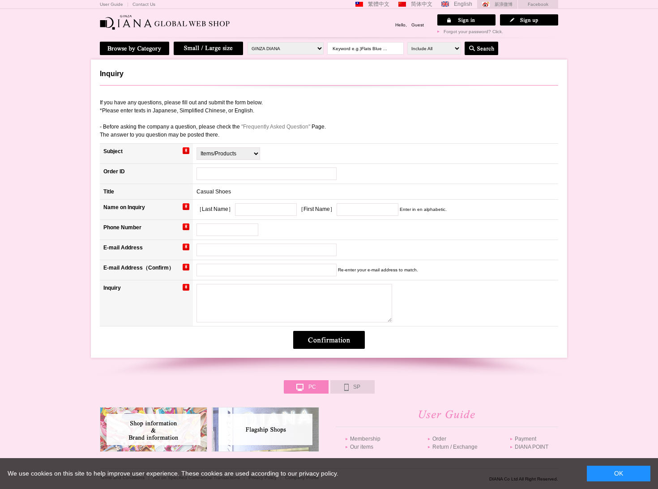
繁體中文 (378, 4)
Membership (365, 439)
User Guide (111, 4)
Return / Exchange (455, 447)
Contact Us (143, 4)
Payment (525, 439)
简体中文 (421, 4)
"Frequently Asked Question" (275, 127)
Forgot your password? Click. (473, 31)
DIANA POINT (531, 447)
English (463, 4)
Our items (361, 447)
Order (439, 439)
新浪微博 (504, 4)
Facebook (538, 4)
